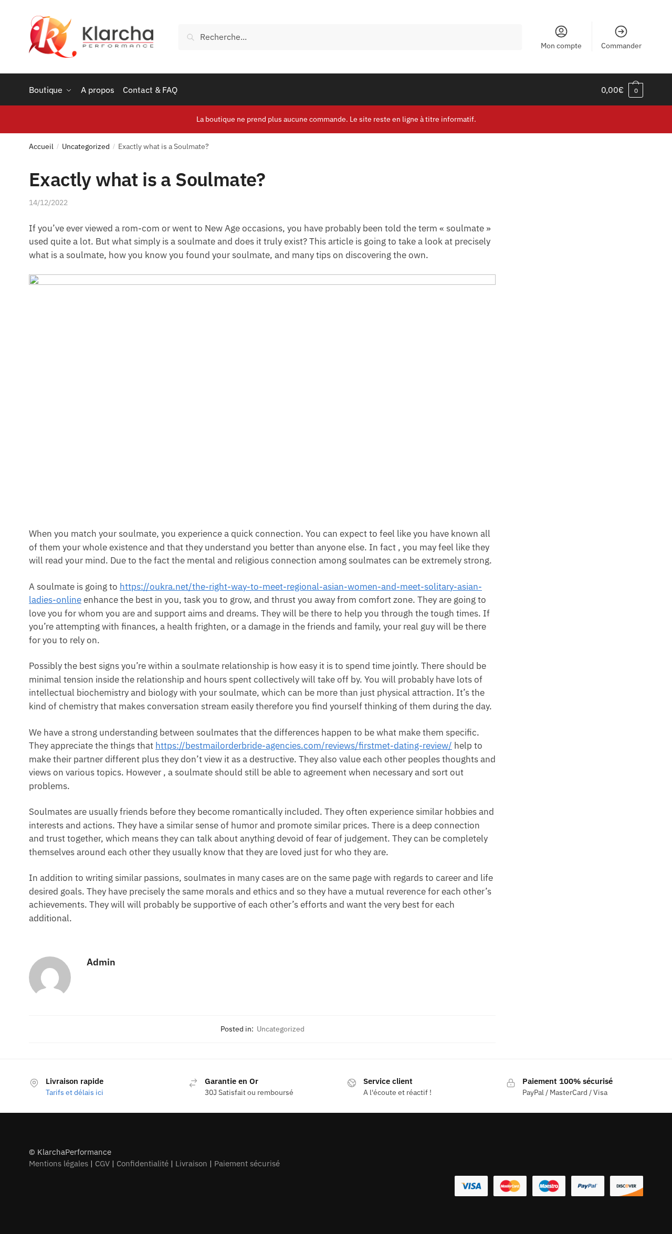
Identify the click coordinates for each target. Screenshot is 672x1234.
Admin (101, 962)
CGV (102, 1163)
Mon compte (561, 45)
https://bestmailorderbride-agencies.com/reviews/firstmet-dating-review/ (303, 745)
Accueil (41, 146)
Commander (621, 45)
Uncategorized (86, 146)
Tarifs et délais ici (74, 1092)
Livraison (191, 1163)
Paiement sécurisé (247, 1163)
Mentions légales (58, 1163)
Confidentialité (143, 1163)
